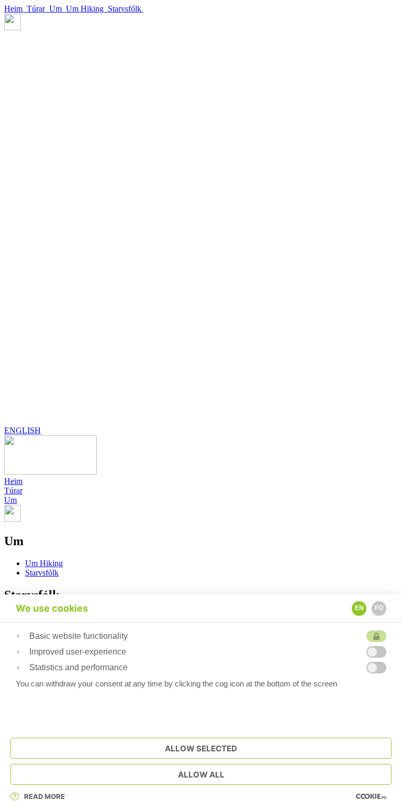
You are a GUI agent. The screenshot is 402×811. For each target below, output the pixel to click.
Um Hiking (87, 8)
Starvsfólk (125, 8)
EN (359, 608)
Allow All (201, 775)
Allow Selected (201, 748)
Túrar (38, 8)
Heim (15, 8)
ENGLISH (22, 430)
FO (379, 608)
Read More (44, 796)
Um (57, 8)
